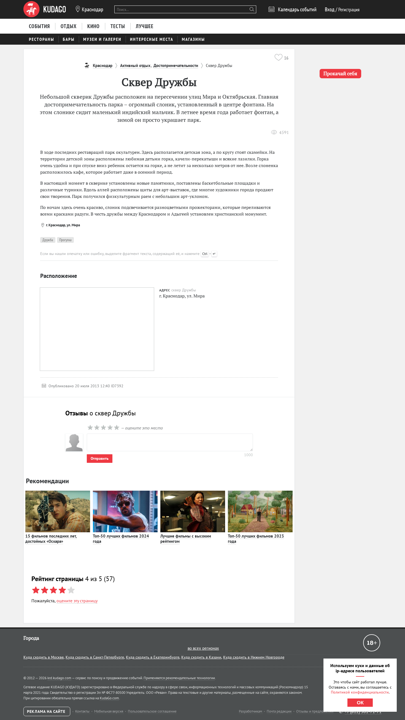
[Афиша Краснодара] (44, 9)
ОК (360, 702)
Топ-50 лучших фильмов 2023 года (256, 538)
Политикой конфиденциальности (360, 692)
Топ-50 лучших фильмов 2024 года (121, 538)
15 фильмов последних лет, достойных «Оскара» (51, 538)
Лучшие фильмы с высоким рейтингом (185, 538)
